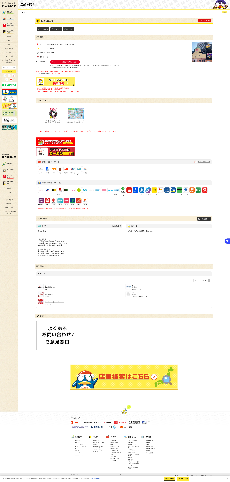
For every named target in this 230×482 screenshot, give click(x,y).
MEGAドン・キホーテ (80, 446)
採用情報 (9, 52)
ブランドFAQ (114, 460)
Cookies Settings (169, 478)
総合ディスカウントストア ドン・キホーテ (9, 156)
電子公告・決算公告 (150, 448)
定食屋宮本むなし (50, 287)
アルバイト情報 (9, 56)
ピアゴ (77, 451)
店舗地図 (204, 219)
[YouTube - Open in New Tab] (11, 80)
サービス (9, 40)
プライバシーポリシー (87, 474)
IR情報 (147, 444)
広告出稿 (130, 458)
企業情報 (148, 437)
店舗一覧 (77, 442)
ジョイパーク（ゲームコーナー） (54, 302)
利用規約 (78, 474)
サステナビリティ (150, 446)
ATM (112, 444)
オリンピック (78, 453)
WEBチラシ (57, 29)
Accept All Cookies (183, 478)
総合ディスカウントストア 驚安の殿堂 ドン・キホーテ (9, 4)
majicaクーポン (114, 448)
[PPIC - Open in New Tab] (9, 101)
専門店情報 (69, 29)
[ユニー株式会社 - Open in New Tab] (75, 423)
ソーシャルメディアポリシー (100, 474)
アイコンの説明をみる (204, 162)
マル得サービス (114, 450)
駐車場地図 (115, 226)
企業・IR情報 (9, 48)
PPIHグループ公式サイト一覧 (114, 474)
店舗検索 (77, 440)
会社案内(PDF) (149, 440)
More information (95, 478)
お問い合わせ (132, 437)
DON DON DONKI (79, 455)
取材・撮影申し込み (133, 460)
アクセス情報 (44, 29)
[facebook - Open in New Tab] (5, 76)
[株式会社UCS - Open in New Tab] (126, 428)
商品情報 (9, 36)
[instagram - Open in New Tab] (13, 76)
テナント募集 (131, 452)
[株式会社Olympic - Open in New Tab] (120, 423)
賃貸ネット (135, 287)
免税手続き (113, 456)
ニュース (9, 44)
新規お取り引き (132, 444)
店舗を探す (124, 377)
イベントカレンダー (127, 474)
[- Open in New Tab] (55, 145)
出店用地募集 (131, 450)
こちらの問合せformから (43, 73)
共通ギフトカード (115, 446)
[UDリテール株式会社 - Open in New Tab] (92, 423)
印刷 (225, 12)
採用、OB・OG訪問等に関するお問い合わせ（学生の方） (133, 463)
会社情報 (73, 474)
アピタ (77, 448)
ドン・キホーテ (79, 444)
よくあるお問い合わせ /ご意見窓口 (9, 61)
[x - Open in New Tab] (9, 76)
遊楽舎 (134, 294)
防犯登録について (115, 458)
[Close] (227, 479)
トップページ (24, 12)
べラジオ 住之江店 (50, 294)
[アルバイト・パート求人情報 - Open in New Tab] (55, 81)
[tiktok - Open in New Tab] (7, 80)
